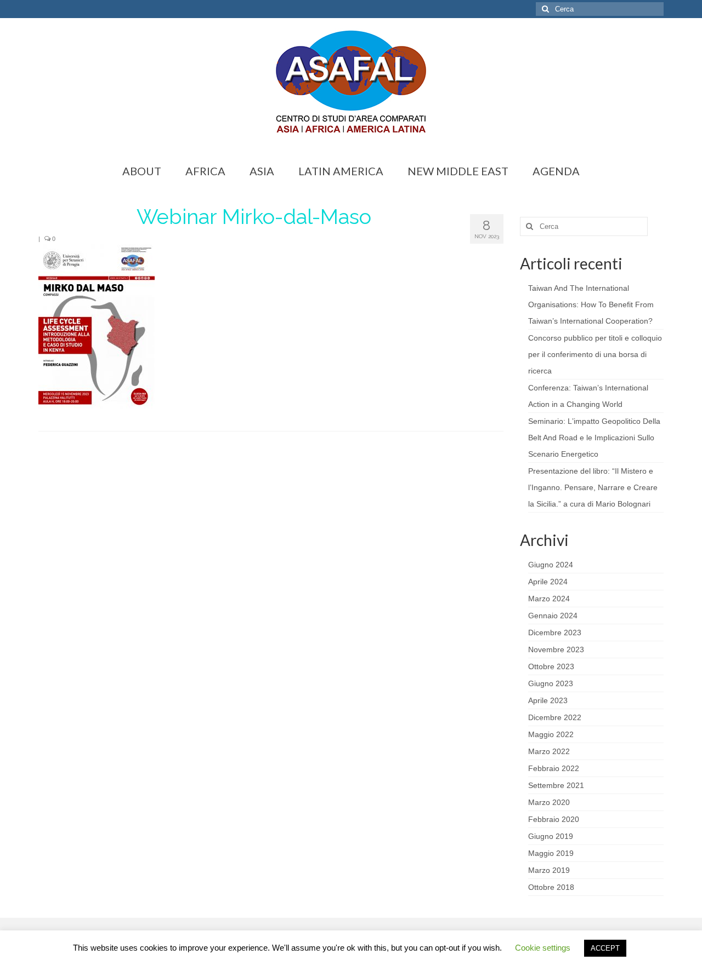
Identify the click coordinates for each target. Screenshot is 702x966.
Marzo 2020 (549, 802)
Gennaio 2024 (553, 615)
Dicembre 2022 (554, 717)
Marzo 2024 (549, 598)
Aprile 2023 (548, 700)
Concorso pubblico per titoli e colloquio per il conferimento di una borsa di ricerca (595, 354)
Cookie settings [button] (542, 947)
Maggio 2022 (551, 734)
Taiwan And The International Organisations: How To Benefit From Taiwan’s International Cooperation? (591, 304)
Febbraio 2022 (553, 768)
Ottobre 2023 (551, 666)
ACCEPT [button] (605, 948)
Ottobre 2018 (551, 887)
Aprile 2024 (548, 581)
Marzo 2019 (549, 870)
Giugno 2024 (550, 564)
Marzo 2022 (549, 751)
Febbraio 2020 (553, 819)
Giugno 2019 (550, 836)
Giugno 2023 (550, 683)
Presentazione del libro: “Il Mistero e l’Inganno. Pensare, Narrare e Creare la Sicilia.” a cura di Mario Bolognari (593, 487)
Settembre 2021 (556, 785)
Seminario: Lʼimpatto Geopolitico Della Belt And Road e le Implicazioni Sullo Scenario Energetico (594, 437)
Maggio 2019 (551, 853)
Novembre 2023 (556, 649)
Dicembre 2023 (554, 632)
